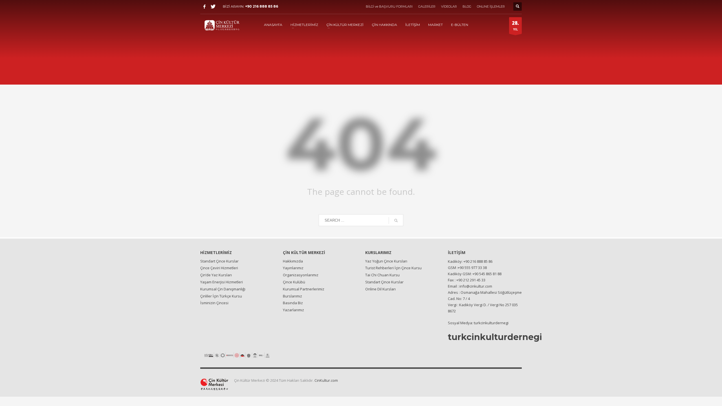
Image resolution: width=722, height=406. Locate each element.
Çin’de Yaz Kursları (216, 274)
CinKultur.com (326, 380)
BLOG (467, 6)
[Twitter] (213, 6)
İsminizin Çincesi (214, 302)
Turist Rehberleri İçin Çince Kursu (393, 267)
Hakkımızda (293, 261)
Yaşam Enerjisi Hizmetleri (221, 281)
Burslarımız (292, 296)
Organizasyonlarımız (300, 274)
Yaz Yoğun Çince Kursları (386, 261)
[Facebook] (204, 6)
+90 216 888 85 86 (261, 6)
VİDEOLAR (449, 6)
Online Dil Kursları (380, 289)
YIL (515, 25)
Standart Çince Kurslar (219, 261)
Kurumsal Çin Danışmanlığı (222, 289)
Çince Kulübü (294, 281)
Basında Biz (293, 302)
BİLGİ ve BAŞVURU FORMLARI (389, 6)
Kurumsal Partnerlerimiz (303, 289)
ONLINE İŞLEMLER (491, 6)
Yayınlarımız (293, 267)
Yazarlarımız (293, 309)
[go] (396, 220)
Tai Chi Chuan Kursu (382, 274)
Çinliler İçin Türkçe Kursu (221, 296)
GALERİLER (426, 6)
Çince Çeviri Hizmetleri (219, 267)
